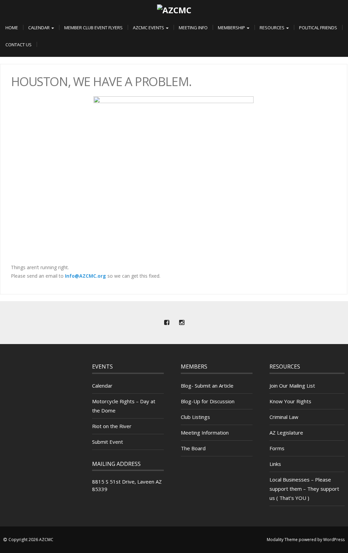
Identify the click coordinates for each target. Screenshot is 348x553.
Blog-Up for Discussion (207, 401)
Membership (232, 28)
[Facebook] (166, 322)
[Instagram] (181, 322)
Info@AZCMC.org (85, 276)
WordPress (334, 539)
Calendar (39, 28)
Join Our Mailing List (292, 385)
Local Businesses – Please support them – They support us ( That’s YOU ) (304, 488)
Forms (276, 448)
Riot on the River (112, 426)
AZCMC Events (149, 28)
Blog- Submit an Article (207, 385)
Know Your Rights (290, 401)
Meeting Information (205, 432)
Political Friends (318, 28)
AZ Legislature (286, 432)
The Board (193, 448)
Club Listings (195, 416)
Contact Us (18, 45)
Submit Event (107, 441)
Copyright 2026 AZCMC (30, 539)
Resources (272, 28)
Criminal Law (283, 416)
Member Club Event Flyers (93, 28)
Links (275, 463)
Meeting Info (193, 28)
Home (11, 28)
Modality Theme (282, 539)
